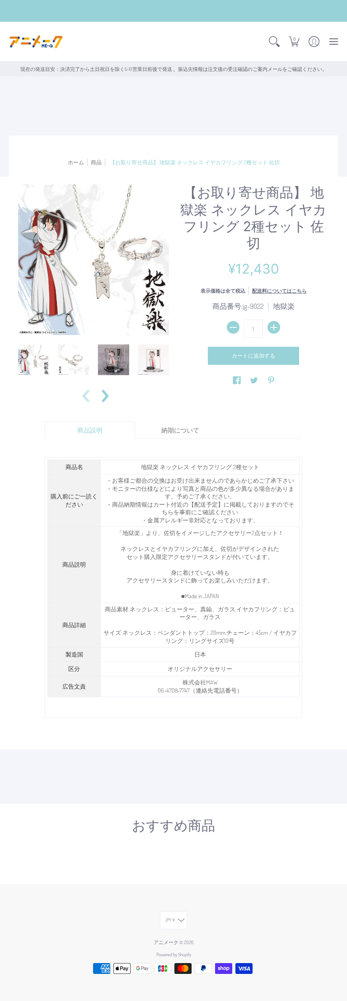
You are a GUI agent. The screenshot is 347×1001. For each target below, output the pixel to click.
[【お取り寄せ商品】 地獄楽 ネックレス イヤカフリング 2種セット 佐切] (33, 359)
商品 (96, 162)
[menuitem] (274, 41)
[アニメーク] (36, 41)
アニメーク (166, 942)
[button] (274, 41)
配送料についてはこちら (279, 290)
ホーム (76, 162)
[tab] (90, 430)
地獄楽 (284, 306)
